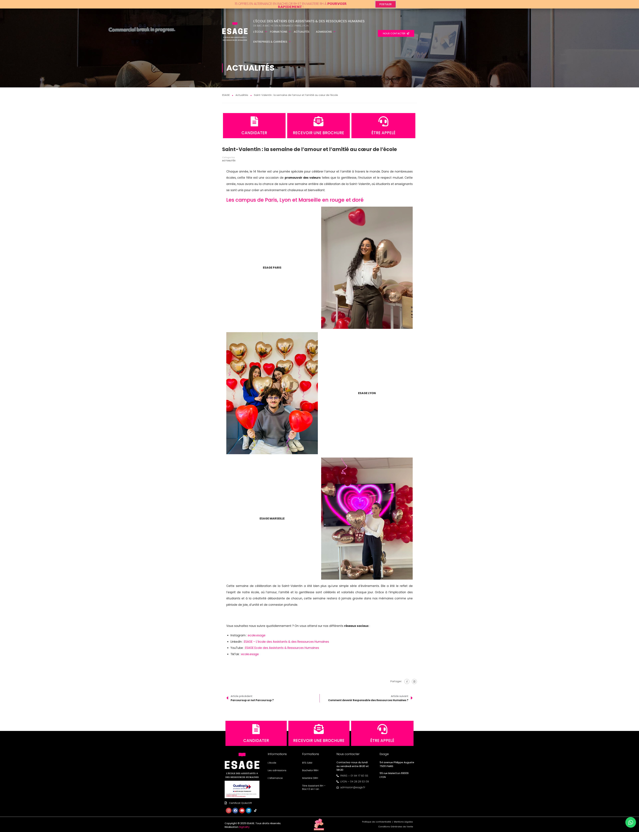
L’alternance (275, 778)
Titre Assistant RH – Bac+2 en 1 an (313, 787)
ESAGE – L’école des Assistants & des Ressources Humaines (286, 642)
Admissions (324, 32)
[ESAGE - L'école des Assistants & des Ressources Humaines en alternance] (235, 33)
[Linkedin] (248, 810)
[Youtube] (242, 810)
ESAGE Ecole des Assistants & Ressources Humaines (282, 648)
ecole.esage (256, 635)
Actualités (301, 32)
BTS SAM (307, 762)
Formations (278, 32)
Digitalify (244, 827)
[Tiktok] (255, 810)
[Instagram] (228, 810)
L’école (258, 32)
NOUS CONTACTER (395, 33)
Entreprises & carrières (270, 42)
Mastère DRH (310, 778)
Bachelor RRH (310, 770)
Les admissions (277, 770)
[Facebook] (406, 681)
